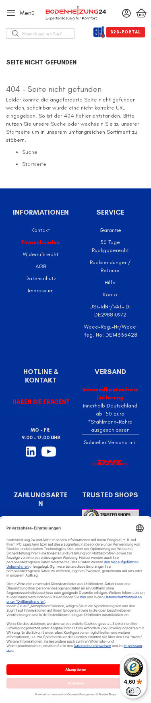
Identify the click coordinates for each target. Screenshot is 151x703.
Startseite (18, 131)
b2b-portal (125, 32)
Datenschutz (40, 278)
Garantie (110, 230)
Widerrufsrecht (40, 254)
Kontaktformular (40, 415)
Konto (110, 294)
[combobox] (48, 33)
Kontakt (40, 230)
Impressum (41, 290)
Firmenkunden (40, 242)
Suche (58, 123)
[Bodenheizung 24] (76, 13)
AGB (40, 266)
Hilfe (110, 282)
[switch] (133, 691)
